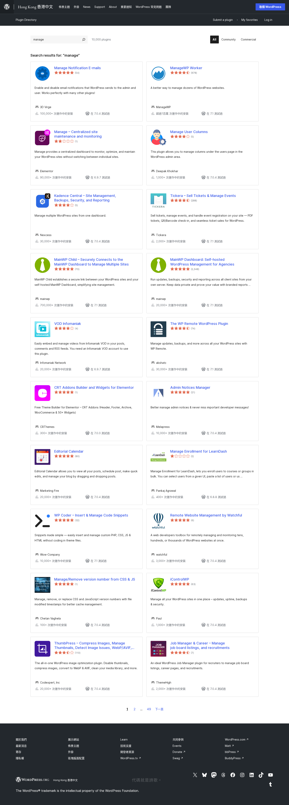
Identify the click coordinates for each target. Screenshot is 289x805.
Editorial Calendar (69, 451)
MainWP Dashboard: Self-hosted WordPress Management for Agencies (202, 261)
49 (149, 709)
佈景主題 (73, 745)
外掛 (71, 752)
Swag (178, 758)
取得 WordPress (270, 6)
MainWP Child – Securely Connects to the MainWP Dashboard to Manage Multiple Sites (91, 261)
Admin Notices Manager (190, 387)
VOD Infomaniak (67, 324)
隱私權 (20, 758)
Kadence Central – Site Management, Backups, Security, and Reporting (85, 198)
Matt (229, 745)
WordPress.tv (130, 758)
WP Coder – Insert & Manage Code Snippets (91, 515)
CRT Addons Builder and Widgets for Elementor (94, 387)
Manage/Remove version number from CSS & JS (94, 579)
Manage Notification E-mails (77, 68)
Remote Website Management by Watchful (206, 515)
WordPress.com (237, 739)
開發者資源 (127, 752)
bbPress (232, 752)
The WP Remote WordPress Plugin (199, 324)
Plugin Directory (26, 19)
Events (177, 745)
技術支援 (125, 745)
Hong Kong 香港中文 (65, 780)
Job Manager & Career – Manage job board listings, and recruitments (200, 645)
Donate (179, 752)
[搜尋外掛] (84, 39)
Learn (124, 739)
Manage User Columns (189, 132)
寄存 (18, 752)
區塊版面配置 (76, 758)
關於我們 (21, 739)
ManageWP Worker (186, 68)
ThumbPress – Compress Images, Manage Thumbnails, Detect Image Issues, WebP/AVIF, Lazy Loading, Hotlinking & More (93, 645)
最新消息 (21, 745)
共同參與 (178, 739)
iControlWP (179, 579)
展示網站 (73, 739)
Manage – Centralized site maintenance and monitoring (78, 134)
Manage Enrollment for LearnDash (198, 451)
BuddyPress (234, 758)
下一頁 (159, 709)
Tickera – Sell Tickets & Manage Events (203, 196)
